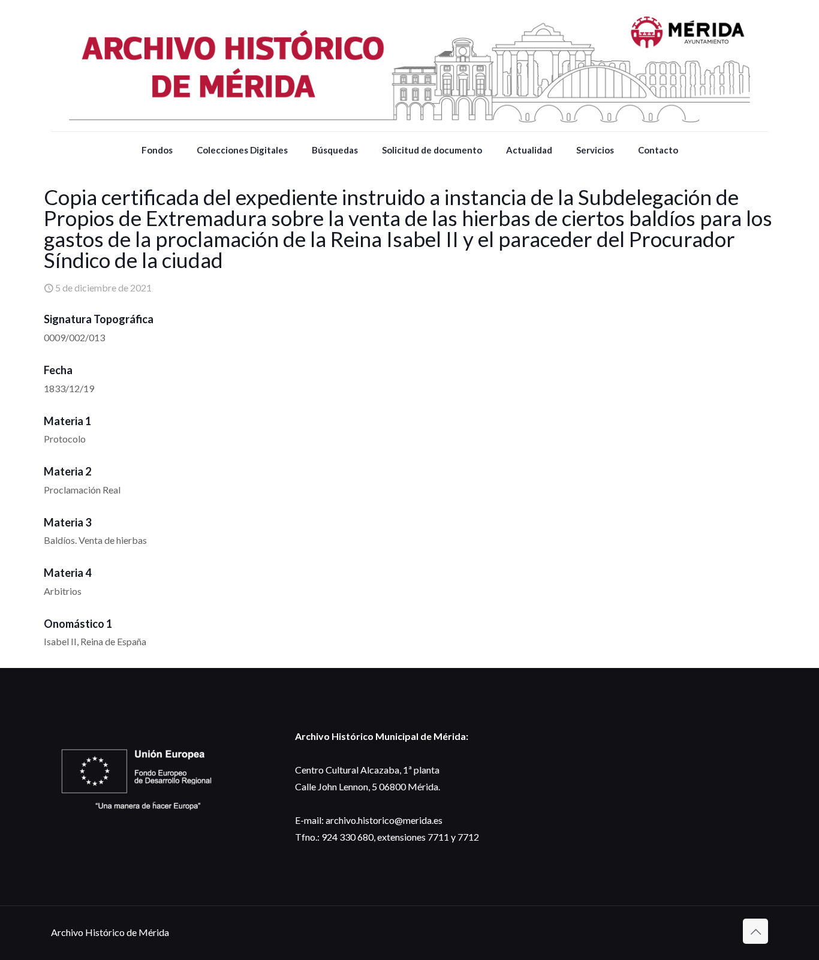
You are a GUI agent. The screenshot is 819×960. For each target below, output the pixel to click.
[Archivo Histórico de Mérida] (409, 65)
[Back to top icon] (755, 931)
